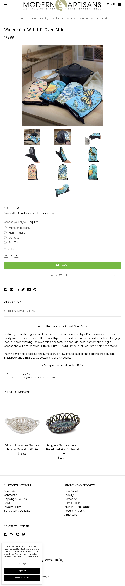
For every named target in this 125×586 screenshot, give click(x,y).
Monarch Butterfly (19, 227)
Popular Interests (74, 510)
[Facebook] (5, 289)
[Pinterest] (34, 289)
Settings (22, 563)
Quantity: (9, 249)
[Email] (11, 289)
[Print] (17, 289)
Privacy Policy (12, 506)
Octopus (14, 237)
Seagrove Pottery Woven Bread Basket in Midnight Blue (62, 449)
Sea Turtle (15, 242)
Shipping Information (19, 311)
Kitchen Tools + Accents (64, 18)
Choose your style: (21, 222)
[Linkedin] (29, 289)
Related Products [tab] (17, 392)
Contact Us (10, 495)
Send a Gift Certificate (17, 510)
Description (12, 301)
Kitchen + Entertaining (37, 18)
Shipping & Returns (15, 499)
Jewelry (69, 495)
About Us (9, 491)
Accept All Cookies (22, 577)
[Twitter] (23, 289)
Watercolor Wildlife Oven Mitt (93, 18)
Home (20, 18)
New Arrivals (71, 491)
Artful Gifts (70, 514)
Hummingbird (17, 232)
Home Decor (72, 502)
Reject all (22, 570)
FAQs (7, 502)
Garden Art (70, 499)
